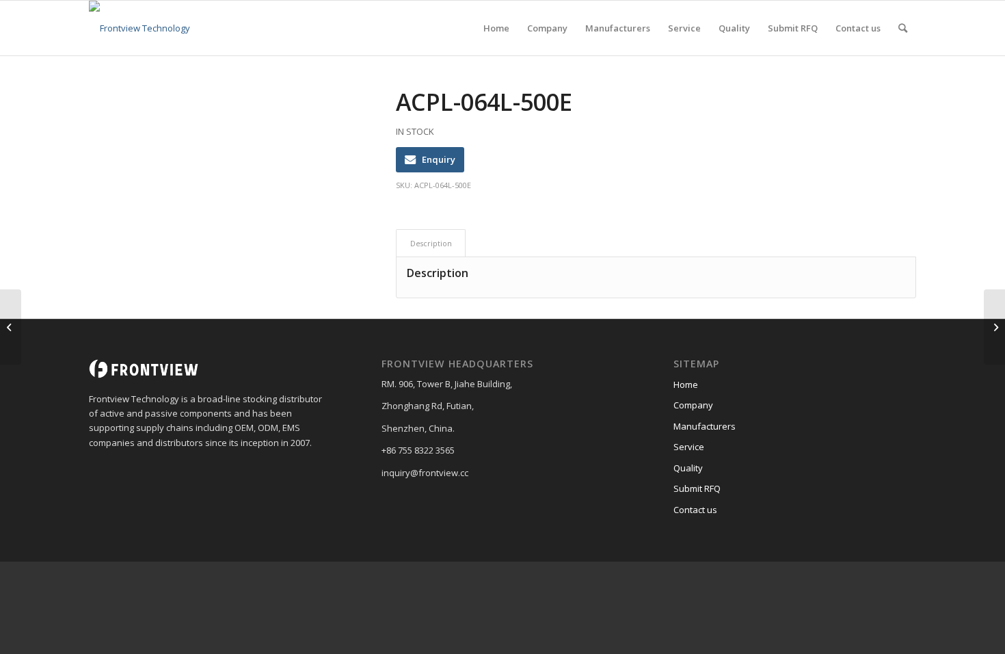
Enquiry (438, 159)
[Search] (902, 28)
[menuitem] (496, 28)
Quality (688, 468)
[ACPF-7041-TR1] (10, 327)
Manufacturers (704, 426)
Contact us (695, 509)
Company (693, 405)
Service (688, 447)
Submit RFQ (697, 488)
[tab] (431, 243)
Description (431, 243)
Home (685, 384)
